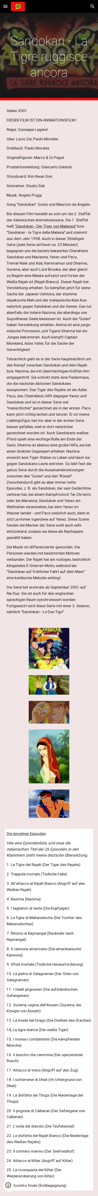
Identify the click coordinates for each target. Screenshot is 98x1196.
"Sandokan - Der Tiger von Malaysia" (45, 226)
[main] (49, 56)
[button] (5, 6)
